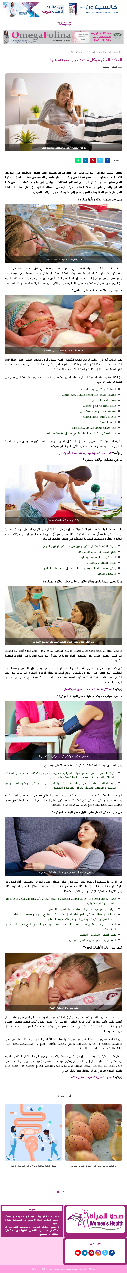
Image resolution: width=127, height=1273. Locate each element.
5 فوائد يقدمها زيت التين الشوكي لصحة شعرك (93, 1165)
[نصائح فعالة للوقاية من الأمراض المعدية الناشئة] (33, 1132)
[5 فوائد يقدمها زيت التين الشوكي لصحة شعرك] (93, 1132)
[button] (9, 1138)
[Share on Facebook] (107, 160)
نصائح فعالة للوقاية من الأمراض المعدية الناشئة (33, 1165)
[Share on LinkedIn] (85, 160)
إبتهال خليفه (110, 67)
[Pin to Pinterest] (93, 160)
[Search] (1, 23)
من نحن (95, 1243)
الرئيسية (118, 52)
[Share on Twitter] (100, 160)
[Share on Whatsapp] (78, 160)
